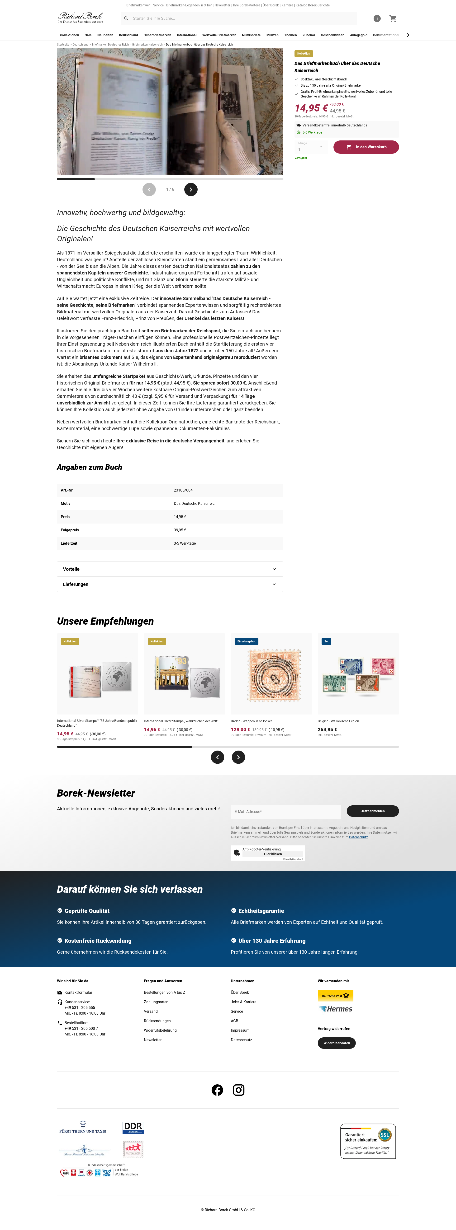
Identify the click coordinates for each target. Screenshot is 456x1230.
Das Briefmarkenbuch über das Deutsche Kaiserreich (199, 44)
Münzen (272, 35)
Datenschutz (358, 837)
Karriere (287, 5)
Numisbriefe (251, 35)
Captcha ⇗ (293, 859)
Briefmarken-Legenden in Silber (189, 5)
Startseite (63, 44)
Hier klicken (273, 854)
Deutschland (128, 35)
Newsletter (222, 5)
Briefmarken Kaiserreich (147, 44)
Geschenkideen (332, 35)
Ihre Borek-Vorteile (246, 5)
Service (158, 5)
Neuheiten (105, 35)
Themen (290, 35)
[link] (80, 18)
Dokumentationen (386, 35)
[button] (126, 18)
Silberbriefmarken (157, 35)
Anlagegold (358, 35)
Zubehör (309, 35)
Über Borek (271, 5)
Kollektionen (69, 35)
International (187, 35)
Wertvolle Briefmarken (219, 35)
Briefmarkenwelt (138, 5)
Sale (88, 35)
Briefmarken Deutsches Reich (110, 44)
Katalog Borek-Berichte (313, 5)
